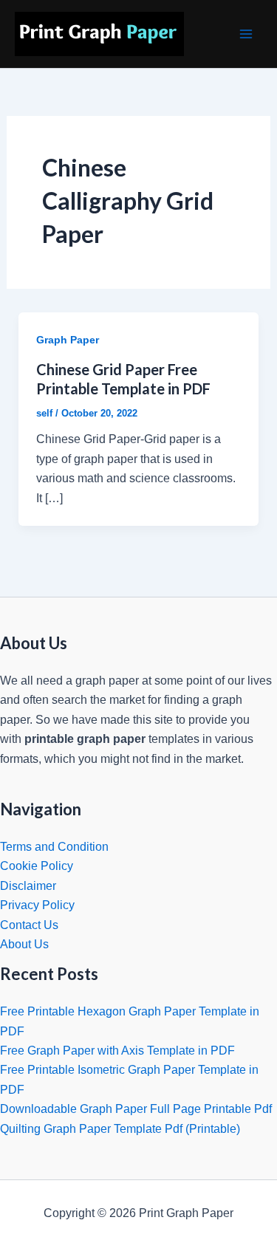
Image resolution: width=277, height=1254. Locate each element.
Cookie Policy (36, 866)
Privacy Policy (37, 905)
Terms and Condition (54, 846)
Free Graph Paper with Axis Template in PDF (117, 1050)
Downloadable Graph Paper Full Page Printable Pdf (136, 1109)
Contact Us (29, 925)
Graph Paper (67, 340)
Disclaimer (28, 886)
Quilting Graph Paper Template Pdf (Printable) (120, 1129)
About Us (24, 944)
